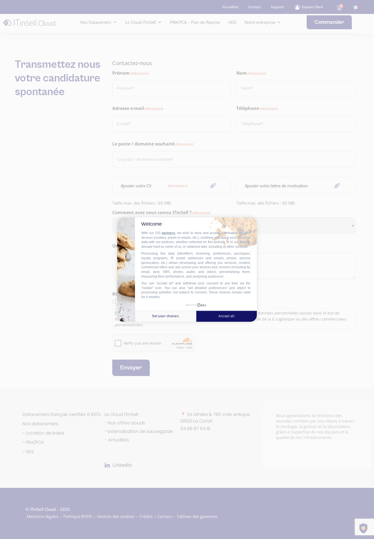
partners (168, 233)
